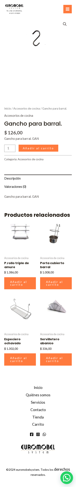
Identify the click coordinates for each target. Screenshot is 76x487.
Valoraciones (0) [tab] (15, 186)
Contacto (38, 409)
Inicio (7, 108)
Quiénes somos (38, 395)
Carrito (38, 424)
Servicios (38, 402)
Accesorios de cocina (26, 108)
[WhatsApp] (44, 434)
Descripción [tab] (12, 178)
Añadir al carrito (38, 148)
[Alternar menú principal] (67, 9)
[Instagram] (38, 434)
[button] (65, 24)
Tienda (38, 417)
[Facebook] (32, 434)
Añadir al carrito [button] (18, 283)
